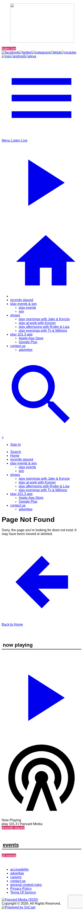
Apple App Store (31, 338)
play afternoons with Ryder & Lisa (44, 327)
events (11, 845)
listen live (9, 48)
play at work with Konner (37, 323)
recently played (21, 300)
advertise (26, 350)
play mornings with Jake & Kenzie (44, 319)
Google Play (28, 342)
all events (9, 855)
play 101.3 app (21, 334)
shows (15, 315)
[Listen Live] (41, 696)
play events (27, 307)
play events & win (23, 304)
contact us (18, 346)
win (21, 311)
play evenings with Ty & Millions (43, 330)
